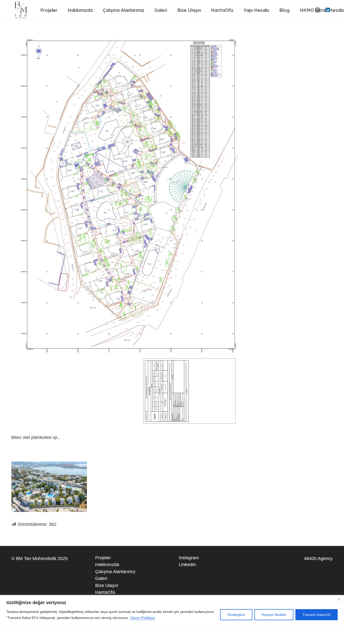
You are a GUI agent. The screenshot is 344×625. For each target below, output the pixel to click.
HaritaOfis (105, 592)
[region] (172, 610)
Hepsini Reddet (274, 615)
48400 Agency (318, 558)
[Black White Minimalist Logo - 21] (21, 10)
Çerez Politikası (142, 618)
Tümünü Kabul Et (316, 615)
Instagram (189, 557)
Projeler (103, 557)
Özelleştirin (236, 615)
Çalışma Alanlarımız (115, 571)
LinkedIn (187, 564)
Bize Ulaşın (106, 585)
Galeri (101, 578)
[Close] (339, 599)
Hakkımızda (107, 564)
